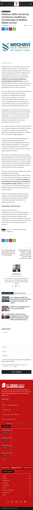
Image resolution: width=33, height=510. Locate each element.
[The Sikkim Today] (16, 385)
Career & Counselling (11, 9)
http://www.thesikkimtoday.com (16, 276)
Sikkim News (9, 231)
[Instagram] (12, 501)
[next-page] (5, 324)
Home (3, 9)
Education (8, 229)
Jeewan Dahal (6, 25)
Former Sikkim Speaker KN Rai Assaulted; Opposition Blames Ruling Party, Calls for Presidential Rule (9, 252)
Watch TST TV (16, 468)
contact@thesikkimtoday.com (19, 423)
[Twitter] (6, 29)
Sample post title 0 (7, 430)
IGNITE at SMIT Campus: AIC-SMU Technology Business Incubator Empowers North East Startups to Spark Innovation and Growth (24, 254)
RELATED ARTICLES (8, 293)
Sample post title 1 (7, 438)
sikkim (3, 231)
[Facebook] (3, 29)
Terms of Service (10, 366)
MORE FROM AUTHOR (20, 293)
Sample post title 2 (7, 445)
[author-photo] (16, 271)
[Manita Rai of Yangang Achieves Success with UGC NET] (6, 308)
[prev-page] (3, 324)
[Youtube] (25, 501)
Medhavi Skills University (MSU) (19, 229)
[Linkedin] (16, 286)
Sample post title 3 (7, 453)
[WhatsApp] (14, 29)
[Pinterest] (10, 29)
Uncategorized (5, 432)
